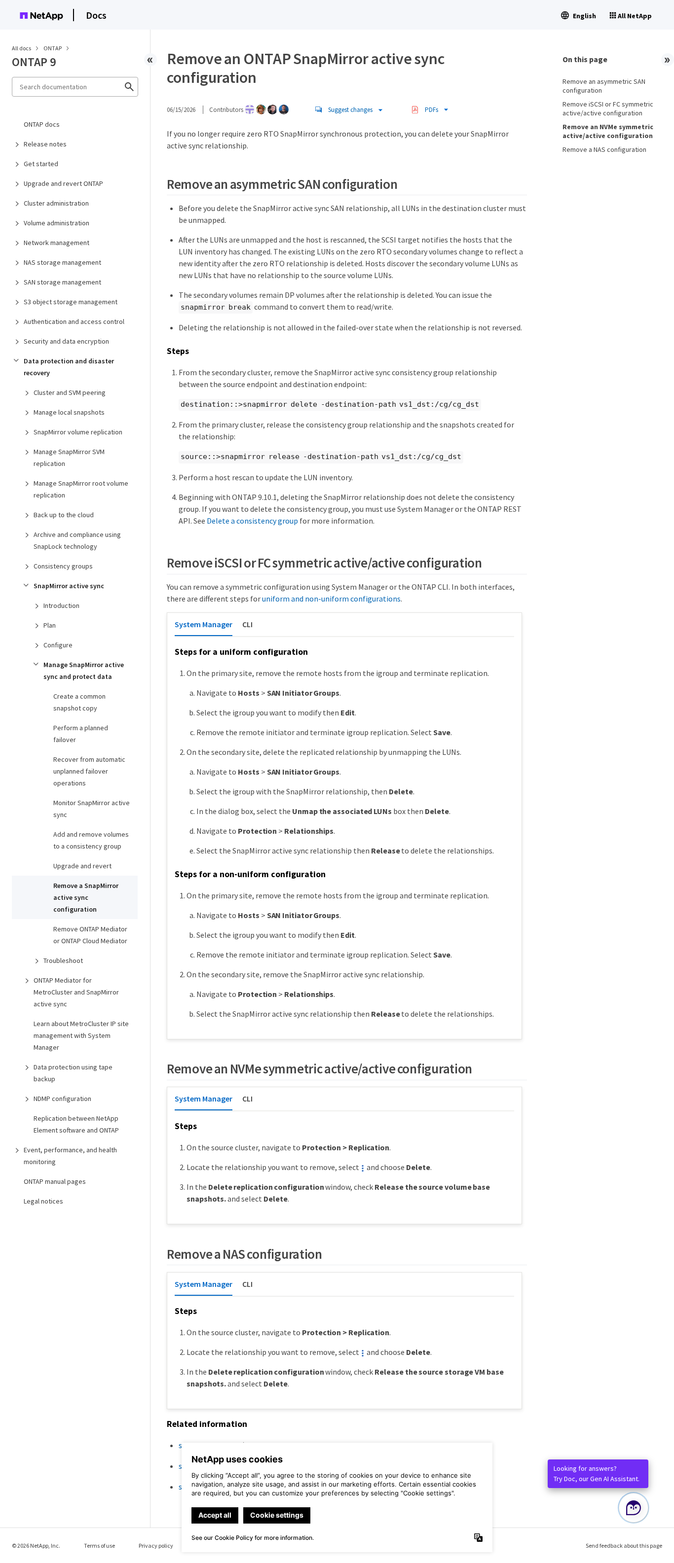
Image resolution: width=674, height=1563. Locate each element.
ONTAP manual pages (55, 1181)
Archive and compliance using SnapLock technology (77, 540)
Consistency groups (63, 566)
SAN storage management (62, 282)
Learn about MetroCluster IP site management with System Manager (81, 1035)
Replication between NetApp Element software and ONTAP (76, 1124)
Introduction (61, 605)
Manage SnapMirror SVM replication (69, 457)
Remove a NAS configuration (604, 149)
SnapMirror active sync (69, 585)
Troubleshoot (63, 960)
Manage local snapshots (69, 412)
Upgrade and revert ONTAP (63, 183)
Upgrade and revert (82, 865)
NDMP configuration (62, 1098)
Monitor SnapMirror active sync (91, 808)
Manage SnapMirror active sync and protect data (83, 670)
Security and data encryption (66, 341)
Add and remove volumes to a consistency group (91, 840)
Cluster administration (56, 203)
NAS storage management (62, 262)
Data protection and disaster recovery (69, 366)
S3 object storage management (70, 301)
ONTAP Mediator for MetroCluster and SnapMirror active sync (76, 992)
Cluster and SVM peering (70, 392)
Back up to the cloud (64, 514)
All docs (21, 48)
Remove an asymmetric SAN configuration (603, 86)
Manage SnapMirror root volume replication (81, 489)
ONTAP (53, 48)
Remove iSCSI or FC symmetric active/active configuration (607, 108)
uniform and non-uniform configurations (331, 599)
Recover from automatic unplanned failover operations (89, 771)
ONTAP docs (42, 124)
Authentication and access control (74, 321)
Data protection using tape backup (73, 1073)
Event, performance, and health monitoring (70, 1155)
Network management (56, 242)
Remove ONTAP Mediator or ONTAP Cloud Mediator (90, 934)
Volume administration (56, 222)
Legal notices (43, 1201)
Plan (49, 625)
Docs (96, 15)
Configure (58, 644)
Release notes (45, 144)
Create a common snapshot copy (79, 702)
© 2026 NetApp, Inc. (36, 1545)
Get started (41, 163)
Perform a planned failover (80, 733)
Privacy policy (156, 1545)
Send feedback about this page (624, 1545)
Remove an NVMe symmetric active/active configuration (607, 131)
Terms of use (99, 1545)
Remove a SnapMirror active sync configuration (85, 897)
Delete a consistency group (252, 521)
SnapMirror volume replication (78, 431)
